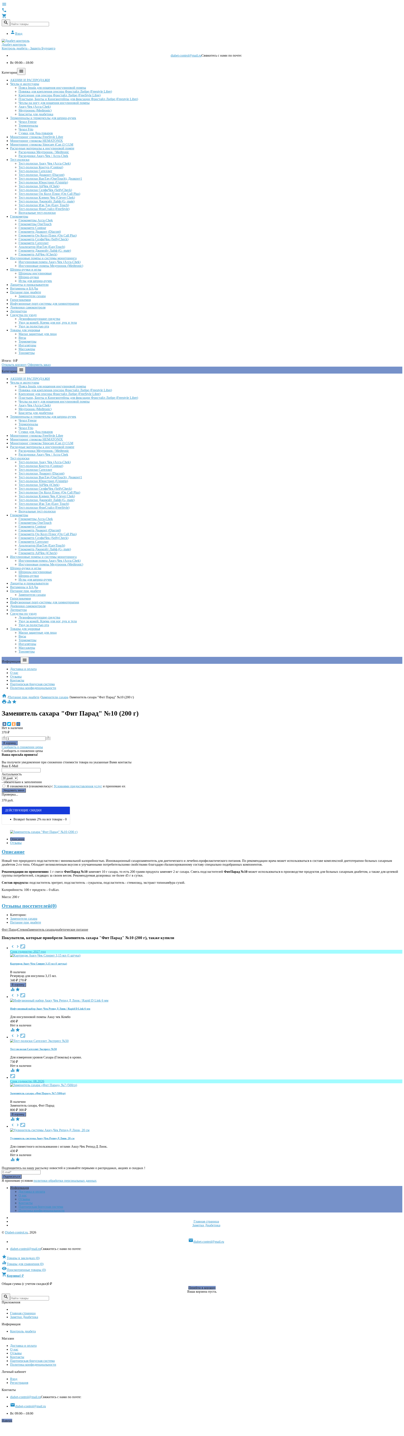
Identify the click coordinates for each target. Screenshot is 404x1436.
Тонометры (27, 353)
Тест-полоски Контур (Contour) (41, 167)
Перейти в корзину (202, 1288)
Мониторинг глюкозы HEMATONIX (36, 140)
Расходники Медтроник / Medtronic (44, 152)
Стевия (22, 929)
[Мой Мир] (18, 724)
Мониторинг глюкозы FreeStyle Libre (36, 137)
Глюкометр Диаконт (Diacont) (40, 231)
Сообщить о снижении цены (22, 747)
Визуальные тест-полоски (37, 212)
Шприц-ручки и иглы (25, 269)
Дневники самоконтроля (27, 307)
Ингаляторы (27, 345)
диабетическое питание (71, 929)
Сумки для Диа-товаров (36, 133)
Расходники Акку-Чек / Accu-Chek (43, 156)
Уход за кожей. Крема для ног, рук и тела (48, 322)
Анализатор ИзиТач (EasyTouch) (42, 247)
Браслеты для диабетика (36, 114)
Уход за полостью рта (34, 326)
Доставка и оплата (23, 669)
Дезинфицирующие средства (39, 319)
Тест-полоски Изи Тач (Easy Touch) (44, 205)
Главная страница (206, 1221)
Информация (19, 1188)
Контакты (17, 680)
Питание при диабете (25, 292)
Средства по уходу (23, 315)
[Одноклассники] (14, 724)
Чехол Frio (26, 129)
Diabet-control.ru (16, 1232)
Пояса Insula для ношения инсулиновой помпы (52, 87)
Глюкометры (19, 216)
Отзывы (16, 676)
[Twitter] (9, 724)
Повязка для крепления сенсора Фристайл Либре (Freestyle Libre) (65, 91)
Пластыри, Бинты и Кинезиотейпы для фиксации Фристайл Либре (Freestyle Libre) (78, 99)
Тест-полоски (19, 159)
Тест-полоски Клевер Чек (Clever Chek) (47, 197)
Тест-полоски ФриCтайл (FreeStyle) (44, 209)
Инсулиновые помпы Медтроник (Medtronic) (51, 266)
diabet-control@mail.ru (186, 55)
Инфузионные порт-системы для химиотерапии (44, 303)
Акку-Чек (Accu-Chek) (35, 106)
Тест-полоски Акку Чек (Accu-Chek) (45, 163)
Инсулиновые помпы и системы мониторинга (43, 258)
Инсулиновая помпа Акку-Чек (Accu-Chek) (50, 262)
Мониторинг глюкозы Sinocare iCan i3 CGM (41, 144)
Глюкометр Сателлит (34, 243)
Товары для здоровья (25, 330)
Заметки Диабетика (206, 1225)
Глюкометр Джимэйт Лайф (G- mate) (45, 250)
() (21, 1258)
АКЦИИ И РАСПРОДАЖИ (30, 80)
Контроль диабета (23, 1331)
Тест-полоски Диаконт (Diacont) (41, 175)
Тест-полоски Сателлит (35, 171)
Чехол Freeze (28, 122)
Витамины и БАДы (24, 288)
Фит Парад (9, 929)
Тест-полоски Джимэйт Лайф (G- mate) (46, 201)
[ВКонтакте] (4, 724)
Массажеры (27, 349)
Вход (16, 33)
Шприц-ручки (29, 277)
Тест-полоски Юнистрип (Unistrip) (43, 182)
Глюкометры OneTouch (35, 224)
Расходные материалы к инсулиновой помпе (42, 148)
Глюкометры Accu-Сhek (36, 220)
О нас (14, 673)
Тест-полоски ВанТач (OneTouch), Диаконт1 (50, 178)
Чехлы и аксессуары (24, 84)
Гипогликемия (20, 300)
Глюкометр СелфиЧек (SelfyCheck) (43, 239)
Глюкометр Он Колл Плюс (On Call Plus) (48, 235)
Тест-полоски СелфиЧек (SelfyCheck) (45, 190)
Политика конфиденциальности (33, 688)
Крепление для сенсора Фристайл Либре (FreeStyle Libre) (60, 95)
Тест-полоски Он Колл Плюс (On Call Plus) (49, 194)
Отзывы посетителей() (29, 906)
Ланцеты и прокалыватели (29, 284)
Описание (17, 839)
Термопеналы (28, 125)
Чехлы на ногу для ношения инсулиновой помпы (54, 103)
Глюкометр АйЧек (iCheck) (38, 254)
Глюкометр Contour (32, 228)
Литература (18, 311)
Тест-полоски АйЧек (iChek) (39, 186)
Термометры (27, 341)
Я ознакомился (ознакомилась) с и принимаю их (65, 786)
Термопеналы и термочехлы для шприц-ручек (43, 118)
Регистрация (19, 1382)
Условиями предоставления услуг (78, 786)
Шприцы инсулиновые (35, 273)
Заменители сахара (32, 296)
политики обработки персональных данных (65, 1180)
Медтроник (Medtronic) (35, 110)
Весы (22, 337)
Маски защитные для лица (38, 334)
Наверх (7, 1420)
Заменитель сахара (41, 929)
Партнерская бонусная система (32, 684)
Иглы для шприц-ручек (35, 281)
